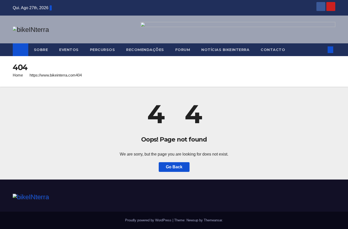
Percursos (102, 49)
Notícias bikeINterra (225, 49)
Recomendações (145, 49)
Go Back (174, 167)
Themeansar (213, 220)
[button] (322, 49)
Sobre (41, 49)
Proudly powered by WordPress (148, 220)
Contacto (273, 49)
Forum (182, 49)
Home (18, 75)
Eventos (69, 49)
